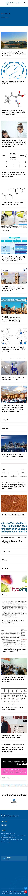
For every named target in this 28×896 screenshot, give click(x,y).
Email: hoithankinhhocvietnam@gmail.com (11, 839)
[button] (11, 806)
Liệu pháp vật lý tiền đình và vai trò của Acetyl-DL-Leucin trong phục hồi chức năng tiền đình (13, 112)
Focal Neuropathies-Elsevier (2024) (13, 515)
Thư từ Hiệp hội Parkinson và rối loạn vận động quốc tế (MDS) (14, 650)
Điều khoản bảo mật (11, 893)
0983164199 (8, 857)
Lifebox (4, 560)
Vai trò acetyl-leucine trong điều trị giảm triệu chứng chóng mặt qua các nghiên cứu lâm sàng (13, 259)
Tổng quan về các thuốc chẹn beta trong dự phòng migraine (13, 203)
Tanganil (5, 420)
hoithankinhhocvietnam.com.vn (19, 891)
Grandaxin (5, 428)
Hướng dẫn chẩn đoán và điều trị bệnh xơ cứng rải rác (12, 708)
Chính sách (4, 893)
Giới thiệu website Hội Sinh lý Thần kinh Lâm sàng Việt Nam (13, 378)
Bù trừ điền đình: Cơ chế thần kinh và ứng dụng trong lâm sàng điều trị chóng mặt (13, 349)
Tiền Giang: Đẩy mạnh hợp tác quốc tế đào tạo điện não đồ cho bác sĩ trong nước (14, 679)
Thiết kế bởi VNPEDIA (21, 893)
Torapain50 (6, 551)
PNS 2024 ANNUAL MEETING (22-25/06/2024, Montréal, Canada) (13, 455)
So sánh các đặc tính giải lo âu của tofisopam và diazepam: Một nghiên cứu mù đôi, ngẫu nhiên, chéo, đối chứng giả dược (14, 486)
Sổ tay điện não (7, 778)
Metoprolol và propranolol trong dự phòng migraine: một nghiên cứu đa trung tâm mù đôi (14, 174)
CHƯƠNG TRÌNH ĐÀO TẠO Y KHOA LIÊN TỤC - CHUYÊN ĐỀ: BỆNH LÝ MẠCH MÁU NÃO (13, 750)
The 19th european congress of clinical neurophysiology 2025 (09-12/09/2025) (13, 289)
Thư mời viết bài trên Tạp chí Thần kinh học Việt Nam (13, 622)
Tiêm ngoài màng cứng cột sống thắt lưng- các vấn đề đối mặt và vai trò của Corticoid (13, 54)
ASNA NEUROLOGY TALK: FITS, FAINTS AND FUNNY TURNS (12, 736)
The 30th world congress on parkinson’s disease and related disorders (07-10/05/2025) (12, 319)
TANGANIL (5, 230)
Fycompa (5, 595)
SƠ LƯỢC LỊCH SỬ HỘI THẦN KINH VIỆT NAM (13, 83)
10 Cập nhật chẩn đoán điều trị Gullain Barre (12, 542)
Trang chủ (3, 15)
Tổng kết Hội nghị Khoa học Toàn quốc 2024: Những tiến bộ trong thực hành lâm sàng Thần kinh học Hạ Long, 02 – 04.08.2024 (13, 408)
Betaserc (5, 568)
